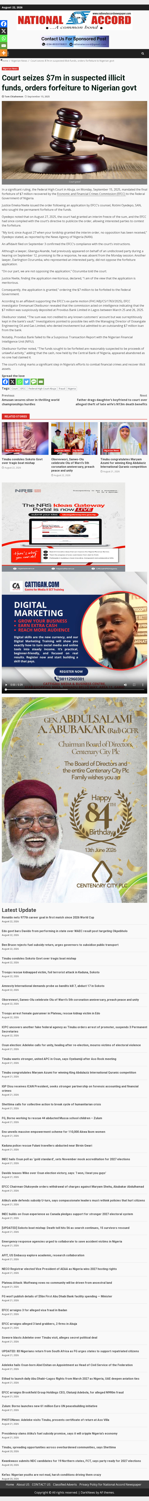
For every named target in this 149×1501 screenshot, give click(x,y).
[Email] (41, 382)
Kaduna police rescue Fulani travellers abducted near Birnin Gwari (47, 1145)
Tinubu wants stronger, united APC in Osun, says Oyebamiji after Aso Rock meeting (59, 1059)
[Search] (143, 53)
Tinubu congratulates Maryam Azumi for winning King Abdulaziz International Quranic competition (123, 438)
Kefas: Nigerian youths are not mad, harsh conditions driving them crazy (51, 1474)
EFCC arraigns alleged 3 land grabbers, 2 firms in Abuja (39, 1324)
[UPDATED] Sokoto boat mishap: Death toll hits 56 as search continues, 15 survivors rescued (65, 1228)
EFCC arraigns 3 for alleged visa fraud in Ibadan (34, 1310)
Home (10, 1484)
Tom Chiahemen (14, 96)
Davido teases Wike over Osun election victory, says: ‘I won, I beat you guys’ (54, 1173)
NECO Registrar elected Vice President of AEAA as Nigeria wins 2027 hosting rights (59, 1269)
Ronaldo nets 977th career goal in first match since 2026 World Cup (48, 917)
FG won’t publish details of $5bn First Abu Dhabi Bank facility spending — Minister (57, 1296)
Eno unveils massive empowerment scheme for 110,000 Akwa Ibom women (53, 1132)
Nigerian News (10, 68)
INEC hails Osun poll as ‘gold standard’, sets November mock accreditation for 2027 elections (66, 1159)
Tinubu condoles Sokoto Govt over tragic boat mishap (25, 438)
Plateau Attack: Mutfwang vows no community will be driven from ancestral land (57, 1282)
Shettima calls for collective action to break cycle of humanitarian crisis (51, 1104)
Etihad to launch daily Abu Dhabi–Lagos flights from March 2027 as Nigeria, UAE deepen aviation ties (70, 1378)
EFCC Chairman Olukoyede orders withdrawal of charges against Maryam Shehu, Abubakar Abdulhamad (73, 1186)
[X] (12, 382)
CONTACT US (41, 1484)
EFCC (23, 388)
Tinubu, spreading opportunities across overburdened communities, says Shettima (59, 1447)
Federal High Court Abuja (42, 388)
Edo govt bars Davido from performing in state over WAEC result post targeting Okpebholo (65, 931)
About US (23, 1484)
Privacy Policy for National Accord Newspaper (110, 1484)
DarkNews (88, 1492)
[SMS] (34, 382)
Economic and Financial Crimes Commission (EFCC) (91, 194)
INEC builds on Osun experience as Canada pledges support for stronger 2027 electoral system (67, 1214)
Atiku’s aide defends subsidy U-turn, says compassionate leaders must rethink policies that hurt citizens (73, 1200)
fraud (62, 388)
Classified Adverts (65, 1484)
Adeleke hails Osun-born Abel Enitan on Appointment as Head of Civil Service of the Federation (67, 1365)
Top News (78, 450)
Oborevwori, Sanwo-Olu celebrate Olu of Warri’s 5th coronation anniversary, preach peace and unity (74, 438)
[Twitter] (26, 382)
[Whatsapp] (19, 382)
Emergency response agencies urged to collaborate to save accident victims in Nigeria (62, 1241)
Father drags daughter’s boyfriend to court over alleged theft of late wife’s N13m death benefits (111, 399)
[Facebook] (5, 382)
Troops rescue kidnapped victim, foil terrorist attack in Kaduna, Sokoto (51, 972)
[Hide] (1, 59)
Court (15, 388)
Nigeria (72, 388)
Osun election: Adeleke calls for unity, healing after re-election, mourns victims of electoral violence (71, 1045)
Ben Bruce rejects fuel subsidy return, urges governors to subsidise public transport (60, 945)
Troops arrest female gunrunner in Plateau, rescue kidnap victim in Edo (51, 1013)
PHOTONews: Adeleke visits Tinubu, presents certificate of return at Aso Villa (55, 1420)
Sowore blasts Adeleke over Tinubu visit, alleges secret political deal (49, 1337)
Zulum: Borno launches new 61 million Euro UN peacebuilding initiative (49, 1406)
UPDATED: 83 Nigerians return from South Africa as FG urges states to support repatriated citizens (70, 1351)
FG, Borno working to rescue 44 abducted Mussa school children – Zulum (52, 1118)
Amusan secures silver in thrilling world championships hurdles (30, 399)
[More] (3, 52)
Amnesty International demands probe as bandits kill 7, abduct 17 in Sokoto (53, 986)
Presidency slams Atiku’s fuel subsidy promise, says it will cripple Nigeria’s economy (59, 1433)
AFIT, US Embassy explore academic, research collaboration (43, 1255)
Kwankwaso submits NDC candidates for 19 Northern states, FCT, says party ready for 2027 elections (71, 1461)
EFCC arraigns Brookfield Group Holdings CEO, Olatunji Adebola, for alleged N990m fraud (63, 1392)
